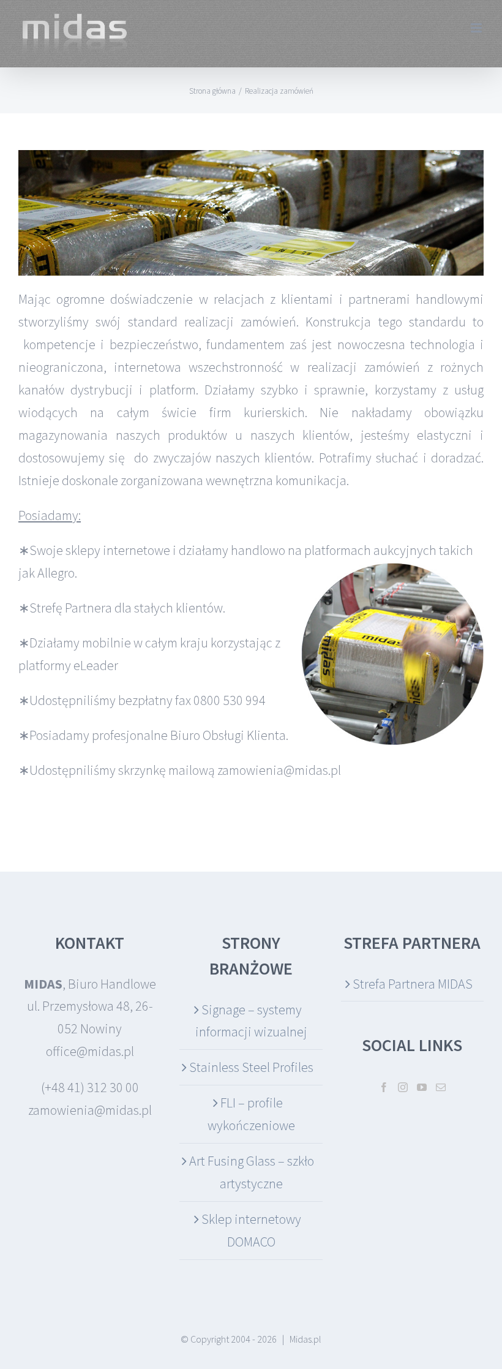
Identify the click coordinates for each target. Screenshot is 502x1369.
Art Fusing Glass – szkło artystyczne (251, 1172)
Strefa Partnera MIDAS (413, 983)
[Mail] (441, 1087)
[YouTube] (422, 1087)
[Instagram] (403, 1087)
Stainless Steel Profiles (251, 1067)
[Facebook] (384, 1087)
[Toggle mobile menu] (477, 27)
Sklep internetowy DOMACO (251, 1230)
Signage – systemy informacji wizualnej (251, 1021)
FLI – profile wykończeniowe (251, 1114)
